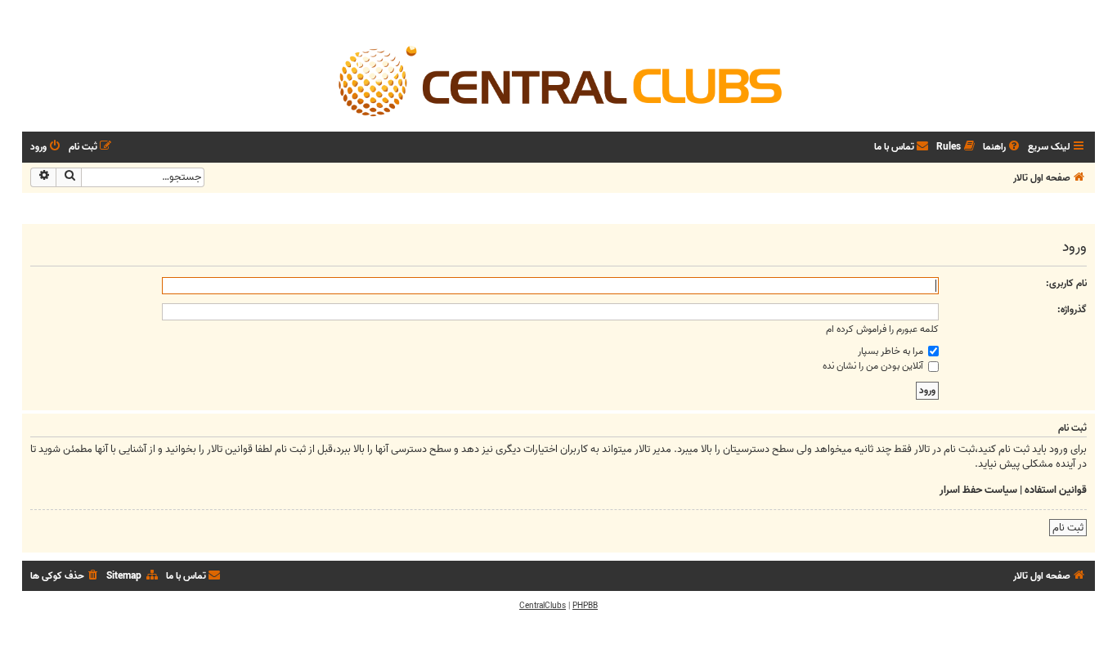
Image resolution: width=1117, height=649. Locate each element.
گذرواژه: (1072, 309)
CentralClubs (542, 605)
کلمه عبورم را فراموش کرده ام (882, 329)
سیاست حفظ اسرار (978, 490)
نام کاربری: (1066, 283)
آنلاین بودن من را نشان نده (874, 366)
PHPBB (585, 605)
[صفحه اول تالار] (558, 80)
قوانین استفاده (1056, 490)
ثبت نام (1067, 527)
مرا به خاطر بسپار (892, 351)
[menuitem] (1002, 148)
